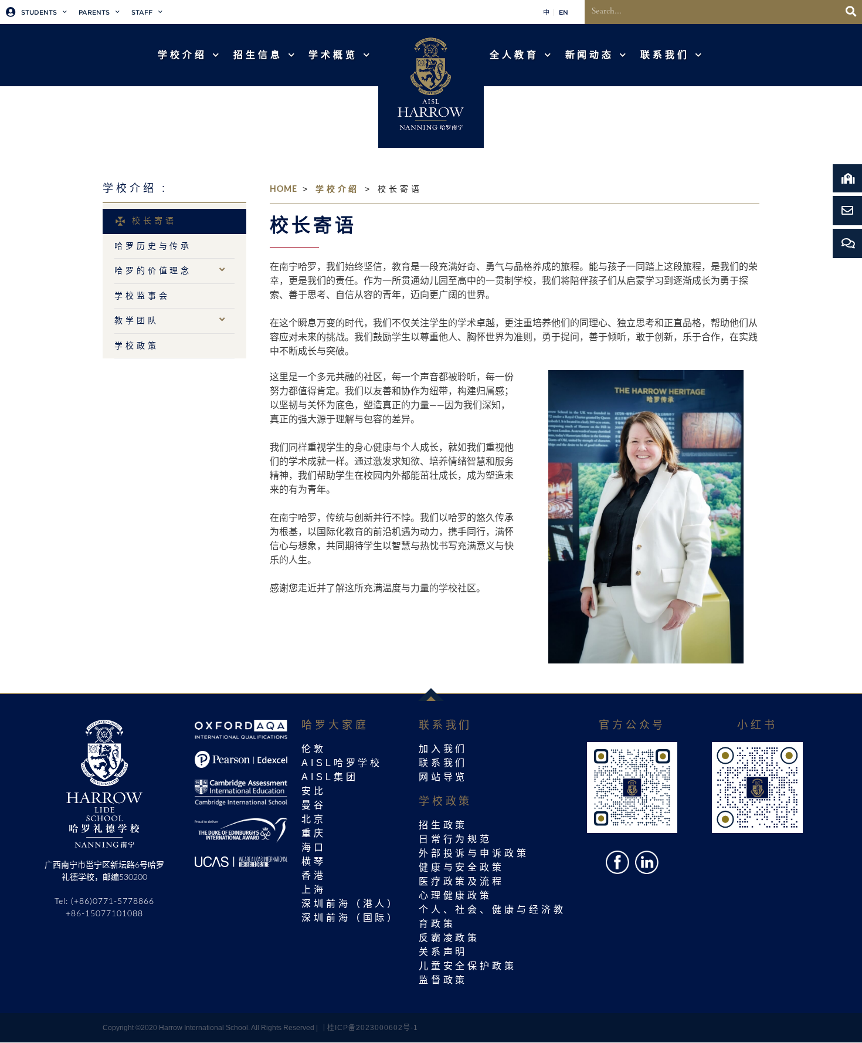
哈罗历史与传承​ (153, 245)
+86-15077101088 (104, 914)
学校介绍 (337, 189)
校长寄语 (154, 220)
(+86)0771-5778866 (112, 902)
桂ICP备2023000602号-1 (372, 1028)
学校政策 (136, 345)
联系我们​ (665, 55)
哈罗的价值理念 (153, 270)
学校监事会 (142, 295)
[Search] (851, 12)
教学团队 (136, 320)
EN (563, 12)
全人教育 (514, 55)
